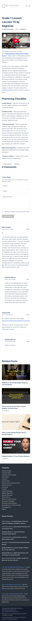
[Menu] (29, 6)
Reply (28, 229)
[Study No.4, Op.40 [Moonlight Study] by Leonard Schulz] (16, 372)
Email (5, 191)
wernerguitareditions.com (10, 611)
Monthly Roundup (7, 495)
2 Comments (5, 410)
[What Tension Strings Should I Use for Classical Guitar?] (16, 422)
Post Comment (8, 216)
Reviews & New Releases (9, 503)
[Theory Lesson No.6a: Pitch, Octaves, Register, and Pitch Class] (16, 396)
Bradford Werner (10, 277)
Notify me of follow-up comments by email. (16, 211)
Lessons (4, 489)
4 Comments (22, 29)
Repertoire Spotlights (8, 501)
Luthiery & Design (7, 491)
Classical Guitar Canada (9, 475)
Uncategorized (6, 507)
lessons (17, 164)
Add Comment (7, 196)
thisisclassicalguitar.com (9, 610)
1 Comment (5, 458)
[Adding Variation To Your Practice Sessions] (16, 446)
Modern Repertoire (7, 493)
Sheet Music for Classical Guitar (11, 505)
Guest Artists (6, 481)
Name (5, 186)
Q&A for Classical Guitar (9, 499)
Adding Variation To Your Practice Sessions (16, 456)
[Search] (26, 6)
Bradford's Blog (6, 471)
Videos (4, 509)
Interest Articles (7, 485)
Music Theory (6, 497)
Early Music (5, 477)
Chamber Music (6, 473)
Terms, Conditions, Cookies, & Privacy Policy (14, 618)
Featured (4, 479)
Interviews (5, 487)
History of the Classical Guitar (11, 483)
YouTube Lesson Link (8, 90)
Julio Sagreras (7, 164)
